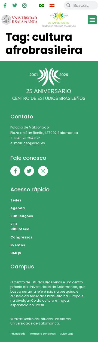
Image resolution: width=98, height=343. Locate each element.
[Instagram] (24, 5)
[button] (92, 19)
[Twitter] (15, 5)
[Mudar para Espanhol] (52, 5)
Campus (22, 266)
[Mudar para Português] (41, 5)
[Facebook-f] (5, 5)
